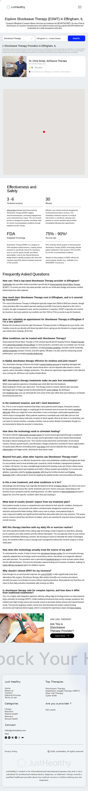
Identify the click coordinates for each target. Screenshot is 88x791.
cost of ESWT (46, 574)
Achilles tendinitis (33, 472)
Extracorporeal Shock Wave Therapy (65, 284)
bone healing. (75, 608)
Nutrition (9, 711)
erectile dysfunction (35, 354)
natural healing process (49, 364)
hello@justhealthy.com (15, 730)
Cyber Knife (51, 695)
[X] (19, 737)
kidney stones (61, 486)
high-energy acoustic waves (30, 435)
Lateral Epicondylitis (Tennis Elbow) (20, 345)
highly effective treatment (13, 565)
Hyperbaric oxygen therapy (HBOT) (62, 691)
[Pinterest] (12, 737)
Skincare (9, 716)
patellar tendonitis (10, 351)
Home (7, 688)
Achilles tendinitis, (53, 348)
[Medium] (22, 737)
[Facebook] (16, 737)
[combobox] (19, 38)
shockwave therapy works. (52, 553)
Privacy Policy (11, 751)
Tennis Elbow (11, 469)
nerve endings (52, 390)
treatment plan (12, 393)
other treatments (68, 492)
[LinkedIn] (9, 737)
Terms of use (11, 697)
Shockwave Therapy (55, 688)
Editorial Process (13, 695)
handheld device (53, 559)
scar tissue (16, 367)
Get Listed (50, 710)
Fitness (8, 709)
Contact (8, 693)
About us (9, 690)
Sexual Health (11, 719)
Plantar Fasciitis (77, 342)
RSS (7, 734)
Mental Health (11, 714)
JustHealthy (7, 284)
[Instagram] (6, 737)
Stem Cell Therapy (54, 693)
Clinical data (11, 210)
